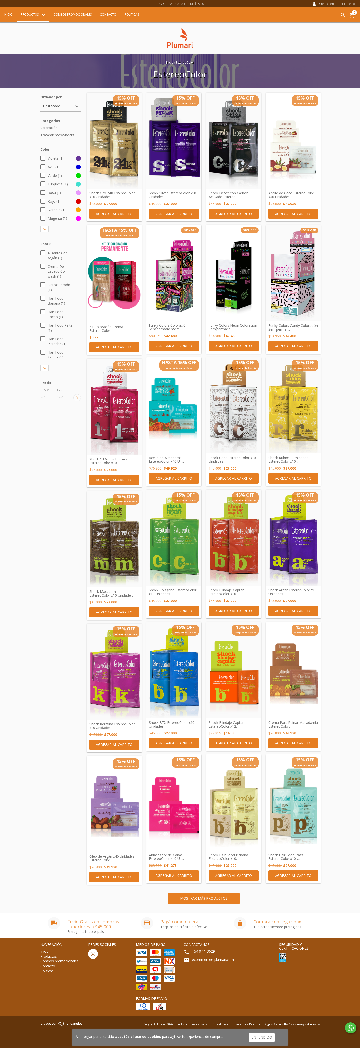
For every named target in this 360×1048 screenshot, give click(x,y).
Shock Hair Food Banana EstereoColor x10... (228, 857)
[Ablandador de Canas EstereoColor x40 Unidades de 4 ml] (173, 802)
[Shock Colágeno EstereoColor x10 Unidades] (173, 538)
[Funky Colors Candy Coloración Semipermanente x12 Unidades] (293, 273)
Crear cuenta (327, 4)
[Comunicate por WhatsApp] (350, 1027)
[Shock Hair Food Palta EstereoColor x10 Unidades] (293, 802)
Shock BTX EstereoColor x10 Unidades (171, 724)
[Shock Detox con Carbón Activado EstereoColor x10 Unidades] (233, 141)
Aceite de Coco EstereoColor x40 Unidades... (291, 195)
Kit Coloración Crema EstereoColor (106, 328)
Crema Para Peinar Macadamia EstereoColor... (293, 724)
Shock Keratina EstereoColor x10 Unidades (112, 726)
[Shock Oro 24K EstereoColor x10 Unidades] (114, 141)
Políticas (132, 15)
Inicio (8, 15)
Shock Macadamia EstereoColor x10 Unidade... (111, 593)
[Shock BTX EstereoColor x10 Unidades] (173, 670)
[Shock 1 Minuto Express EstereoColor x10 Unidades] (114, 407)
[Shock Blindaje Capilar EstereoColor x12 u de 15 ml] (233, 670)
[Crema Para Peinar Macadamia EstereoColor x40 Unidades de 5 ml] (293, 670)
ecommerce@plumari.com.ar (215, 959)
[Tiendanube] (61, 1025)
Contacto (108, 15)
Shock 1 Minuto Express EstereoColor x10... (108, 461)
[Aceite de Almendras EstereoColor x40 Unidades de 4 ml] (173, 405)
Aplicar (77, 397)
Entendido (262, 1037)
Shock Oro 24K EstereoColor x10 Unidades (112, 195)
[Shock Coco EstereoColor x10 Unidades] (233, 405)
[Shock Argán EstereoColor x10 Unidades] (293, 538)
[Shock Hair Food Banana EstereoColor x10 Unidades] (233, 802)
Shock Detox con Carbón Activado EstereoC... (228, 195)
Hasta (60, 390)
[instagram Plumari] (93, 954)
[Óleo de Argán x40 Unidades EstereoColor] (114, 804)
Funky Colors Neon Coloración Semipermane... (233, 327)
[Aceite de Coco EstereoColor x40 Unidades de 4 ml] (293, 141)
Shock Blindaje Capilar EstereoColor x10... (226, 592)
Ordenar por (51, 97)
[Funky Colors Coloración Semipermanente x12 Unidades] (173, 273)
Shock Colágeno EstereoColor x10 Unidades (172, 592)
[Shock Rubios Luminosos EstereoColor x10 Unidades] (293, 405)
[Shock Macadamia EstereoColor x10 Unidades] (114, 539)
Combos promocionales (73, 15)
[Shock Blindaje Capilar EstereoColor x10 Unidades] (233, 538)
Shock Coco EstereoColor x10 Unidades (232, 459)
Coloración (49, 127)
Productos (30, 15)
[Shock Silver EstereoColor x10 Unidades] (173, 141)
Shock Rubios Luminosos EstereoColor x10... (288, 459)
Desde (44, 390)
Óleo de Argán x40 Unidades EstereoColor (111, 858)
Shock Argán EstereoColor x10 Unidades (292, 592)
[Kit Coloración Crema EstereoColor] (114, 273)
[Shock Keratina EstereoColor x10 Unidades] (114, 672)
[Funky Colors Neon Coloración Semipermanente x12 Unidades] (233, 273)
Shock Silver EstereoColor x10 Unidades (172, 195)
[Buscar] (343, 15)
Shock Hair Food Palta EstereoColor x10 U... (286, 857)
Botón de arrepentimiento (302, 1024)
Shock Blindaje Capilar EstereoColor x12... (226, 724)
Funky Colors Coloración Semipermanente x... (168, 327)
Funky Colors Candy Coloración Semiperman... (293, 327)
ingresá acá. (273, 1024)
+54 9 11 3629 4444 (208, 951)
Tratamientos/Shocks (57, 135)
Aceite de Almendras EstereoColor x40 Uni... (167, 459)
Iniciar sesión (348, 4)
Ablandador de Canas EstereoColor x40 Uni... (167, 857)
